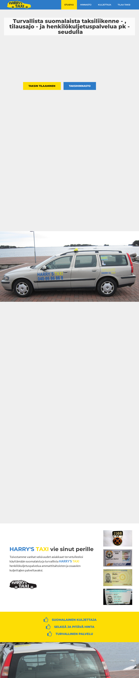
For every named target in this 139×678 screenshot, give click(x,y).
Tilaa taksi (124, 4)
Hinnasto (85, 4)
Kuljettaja (104, 4)
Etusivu (69, 4)
